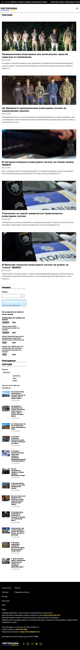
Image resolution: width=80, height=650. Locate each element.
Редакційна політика (22, 592)
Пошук (4, 292)
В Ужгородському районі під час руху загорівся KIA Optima (18, 485)
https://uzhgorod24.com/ (51, 615)
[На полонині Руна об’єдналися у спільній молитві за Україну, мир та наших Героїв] (6, 396)
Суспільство (6, 588)
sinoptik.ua (6, 388)
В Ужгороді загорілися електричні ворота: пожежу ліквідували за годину (18, 440)
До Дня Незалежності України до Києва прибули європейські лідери (18, 472)
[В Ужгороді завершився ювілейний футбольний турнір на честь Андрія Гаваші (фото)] (6, 546)
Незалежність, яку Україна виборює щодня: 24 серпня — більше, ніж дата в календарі (18, 531)
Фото (4, 605)
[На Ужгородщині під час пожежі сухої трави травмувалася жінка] (6, 428)
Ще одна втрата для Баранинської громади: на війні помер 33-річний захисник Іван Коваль (18, 500)
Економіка (5, 601)
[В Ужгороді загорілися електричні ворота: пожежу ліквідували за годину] (6, 441)
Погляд (4, 596)
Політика (5, 592)
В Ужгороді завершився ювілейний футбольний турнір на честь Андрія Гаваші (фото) (17, 547)
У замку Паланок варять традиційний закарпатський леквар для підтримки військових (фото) (18, 563)
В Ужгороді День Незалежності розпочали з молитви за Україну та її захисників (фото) (18, 516)
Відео (4, 609)
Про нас (17, 588)
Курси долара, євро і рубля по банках (11, 305)
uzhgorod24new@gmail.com (30, 632)
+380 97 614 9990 (21, 629)
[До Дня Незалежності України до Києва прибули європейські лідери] (6, 473)
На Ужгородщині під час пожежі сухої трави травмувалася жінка (18, 426)
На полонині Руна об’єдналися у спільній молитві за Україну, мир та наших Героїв (18, 395)
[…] (8, 68)
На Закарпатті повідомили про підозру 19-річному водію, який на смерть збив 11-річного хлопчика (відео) (18, 411)
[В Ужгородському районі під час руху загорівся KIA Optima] (6, 487)
